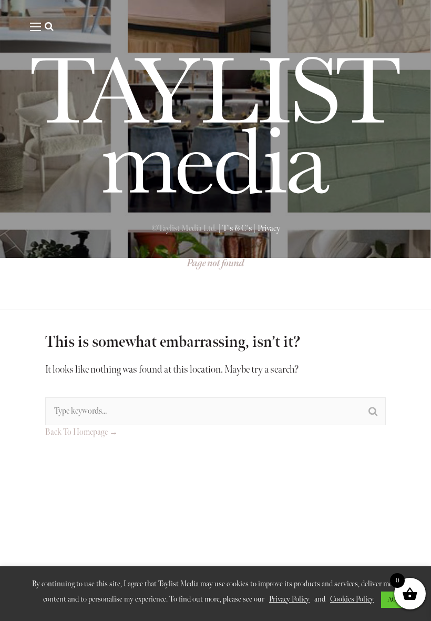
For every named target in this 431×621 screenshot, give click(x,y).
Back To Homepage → (81, 432)
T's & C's (237, 229)
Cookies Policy (352, 599)
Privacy (269, 229)
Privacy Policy (289, 599)
